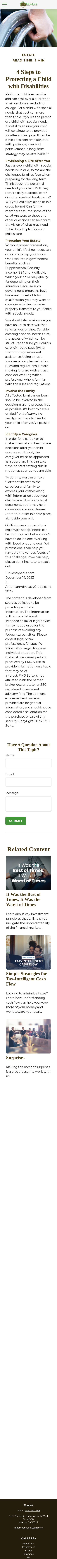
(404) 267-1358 (32, 1510)
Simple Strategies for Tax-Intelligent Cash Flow (26, 978)
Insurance (28, 1554)
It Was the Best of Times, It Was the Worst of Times (23, 899)
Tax (28, 1557)
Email (9, 774)
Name (9, 755)
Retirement (28, 1543)
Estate (28, 1550)
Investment (28, 1547)
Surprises (15, 1057)
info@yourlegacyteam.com (28, 1527)
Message (12, 793)
